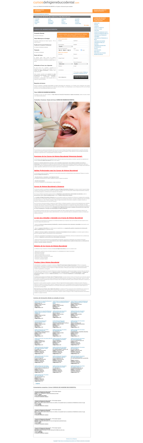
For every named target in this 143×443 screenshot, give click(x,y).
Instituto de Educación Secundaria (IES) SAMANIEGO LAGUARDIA (60, 339)
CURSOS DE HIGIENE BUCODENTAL (41, 14)
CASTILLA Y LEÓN (98, 29)
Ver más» (86, 25)
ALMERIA (37, 20)
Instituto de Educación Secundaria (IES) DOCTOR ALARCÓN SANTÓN (42, 366)
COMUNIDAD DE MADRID (99, 41)
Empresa (75, 438)
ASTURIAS (50, 20)
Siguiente (38, 383)
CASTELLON (64, 23)
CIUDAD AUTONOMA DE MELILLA (101, 33)
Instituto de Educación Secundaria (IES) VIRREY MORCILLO (78, 366)
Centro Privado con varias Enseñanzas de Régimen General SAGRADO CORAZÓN (79, 302)
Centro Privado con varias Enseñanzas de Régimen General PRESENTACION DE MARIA (61, 302)
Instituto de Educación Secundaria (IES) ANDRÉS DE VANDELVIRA (60, 348)
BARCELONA (51, 22)
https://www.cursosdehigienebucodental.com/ (67, 441)
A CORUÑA (37, 19)
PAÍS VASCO (96, 51)
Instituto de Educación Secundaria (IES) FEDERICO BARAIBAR (60, 312)
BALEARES (37, 22)
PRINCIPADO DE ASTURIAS (100, 53)
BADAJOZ (77, 20)
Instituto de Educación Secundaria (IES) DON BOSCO (78, 348)
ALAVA (49, 19)
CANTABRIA (50, 23)
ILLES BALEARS (97, 50)
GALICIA (96, 48)
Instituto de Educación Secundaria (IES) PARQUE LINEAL (41, 357)
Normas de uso (69, 438)
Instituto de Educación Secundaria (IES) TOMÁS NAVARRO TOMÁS (41, 348)
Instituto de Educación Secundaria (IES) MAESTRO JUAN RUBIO (60, 366)
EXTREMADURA (97, 47)
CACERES (77, 22)
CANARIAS (96, 26)
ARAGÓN (96, 24)
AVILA (63, 20)
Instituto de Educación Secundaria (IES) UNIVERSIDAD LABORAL (60, 357)
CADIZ (36, 23)
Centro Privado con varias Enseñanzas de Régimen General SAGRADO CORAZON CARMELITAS (43, 312)
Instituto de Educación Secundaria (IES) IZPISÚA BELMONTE (78, 339)
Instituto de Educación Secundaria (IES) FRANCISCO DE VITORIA (78, 312)
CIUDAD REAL (78, 23)
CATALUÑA (96, 30)
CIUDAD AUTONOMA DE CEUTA (101, 32)
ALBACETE (64, 19)
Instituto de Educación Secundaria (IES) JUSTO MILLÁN (41, 375)
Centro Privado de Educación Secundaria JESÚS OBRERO (59, 321)
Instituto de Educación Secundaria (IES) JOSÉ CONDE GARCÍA (78, 357)
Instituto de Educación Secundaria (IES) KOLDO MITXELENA (41, 330)
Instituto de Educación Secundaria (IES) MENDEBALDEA (60, 330)
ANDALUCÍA (96, 23)
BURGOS (63, 22)
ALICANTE (77, 19)
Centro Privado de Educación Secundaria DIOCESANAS (40, 321)
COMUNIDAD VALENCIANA (100, 45)
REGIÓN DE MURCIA (98, 54)
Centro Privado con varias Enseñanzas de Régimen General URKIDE (43, 302)
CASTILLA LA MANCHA (99, 27)
